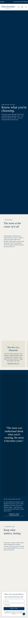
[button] (18, 7)
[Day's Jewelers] (8, 7)
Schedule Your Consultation (14, 514)
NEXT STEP (14, 608)
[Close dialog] (25, 592)
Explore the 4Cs (13, 363)
